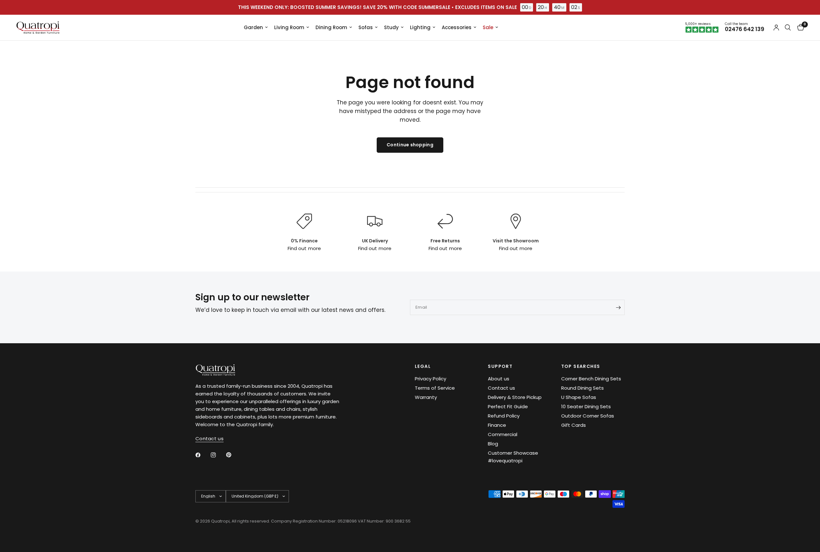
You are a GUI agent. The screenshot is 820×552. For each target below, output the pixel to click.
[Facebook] (202, 455)
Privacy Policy (430, 378)
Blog (493, 443)
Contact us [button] (209, 438)
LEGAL (423, 366)
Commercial (502, 434)
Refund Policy (504, 415)
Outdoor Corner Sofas (587, 415)
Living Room (289, 27)
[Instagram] (218, 455)
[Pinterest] (233, 455)
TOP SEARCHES (580, 366)
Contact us (501, 388)
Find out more (304, 248)
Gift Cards (573, 425)
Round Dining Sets (582, 388)
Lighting (420, 27)
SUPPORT (500, 366)
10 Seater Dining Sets (586, 406)
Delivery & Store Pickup (515, 397)
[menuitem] (256, 27)
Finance (497, 425)
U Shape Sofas (578, 397)
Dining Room (331, 27)
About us (498, 378)
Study (391, 27)
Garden (253, 27)
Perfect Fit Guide (508, 406)
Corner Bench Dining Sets (591, 378)
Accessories (457, 27)
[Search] (788, 27)
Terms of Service (435, 388)
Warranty (426, 397)
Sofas (365, 27)
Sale (488, 27)
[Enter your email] (618, 307)
